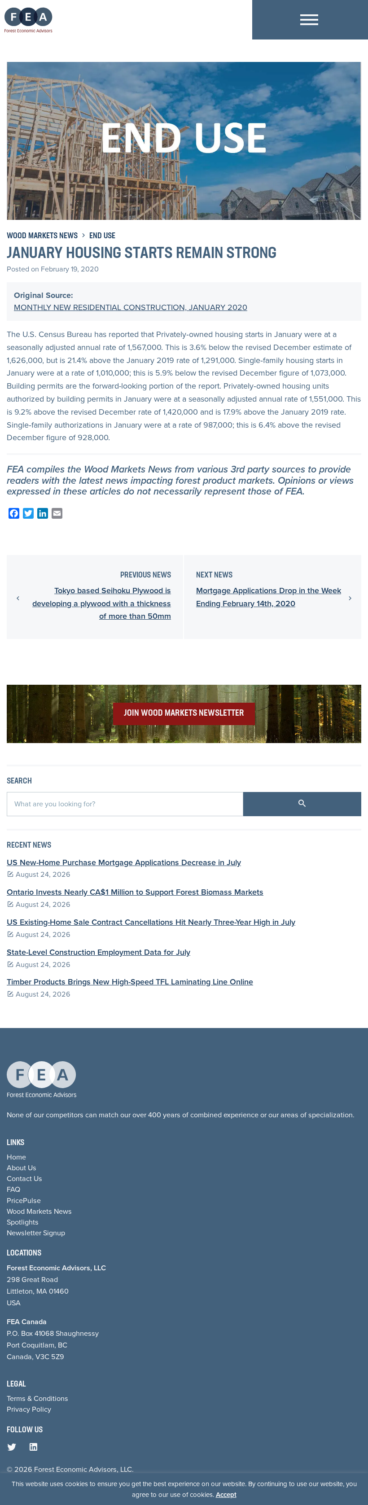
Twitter (14, 1449)
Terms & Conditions (37, 1398)
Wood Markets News (42, 236)
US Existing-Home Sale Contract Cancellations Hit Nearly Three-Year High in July (151, 922)
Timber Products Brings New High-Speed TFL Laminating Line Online (130, 982)
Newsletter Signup (36, 1233)
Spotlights (23, 1222)
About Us (21, 1168)
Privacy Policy (29, 1409)
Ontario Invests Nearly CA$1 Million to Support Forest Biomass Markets (135, 892)
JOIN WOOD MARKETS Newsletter (184, 713)
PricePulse (24, 1200)
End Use (102, 236)
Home (16, 1157)
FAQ (13, 1189)
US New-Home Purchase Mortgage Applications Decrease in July (124, 862)
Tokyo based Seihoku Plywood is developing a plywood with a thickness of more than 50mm (101, 603)
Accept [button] (226, 1495)
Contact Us (24, 1178)
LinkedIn (35, 1449)
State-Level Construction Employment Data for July (98, 952)
